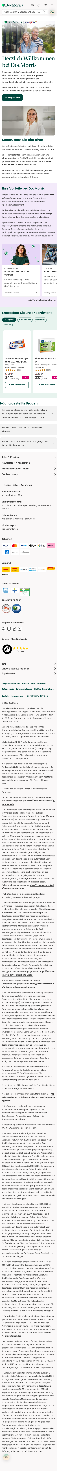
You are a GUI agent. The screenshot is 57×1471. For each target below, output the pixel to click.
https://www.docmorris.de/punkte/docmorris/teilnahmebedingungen (28, 1097)
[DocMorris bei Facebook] (9, 629)
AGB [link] (33, 683)
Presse (25, 683)
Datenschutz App (24, 689)
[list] (29, 270)
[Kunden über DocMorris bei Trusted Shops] (16, 649)
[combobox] (25, 12)
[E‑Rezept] (32, 5)
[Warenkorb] (45, 5)
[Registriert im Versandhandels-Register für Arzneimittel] (25, 592)
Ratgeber (9, 210)
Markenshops (46, 214)
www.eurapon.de (35, 75)
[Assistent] (6, 1457)
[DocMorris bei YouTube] (19, 629)
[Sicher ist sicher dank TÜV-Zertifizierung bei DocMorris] (6, 590)
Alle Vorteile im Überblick (40, 300)
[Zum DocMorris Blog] (4, 629)
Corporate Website (11, 683)
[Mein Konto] (38, 5)
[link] (6, 608)
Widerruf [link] (41, 683)
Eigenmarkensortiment (27, 232)
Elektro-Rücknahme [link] (44, 689)
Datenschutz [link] (8, 689)
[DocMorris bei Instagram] (14, 629)
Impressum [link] (17, 696)
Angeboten (38, 223)
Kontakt (5, 696)
